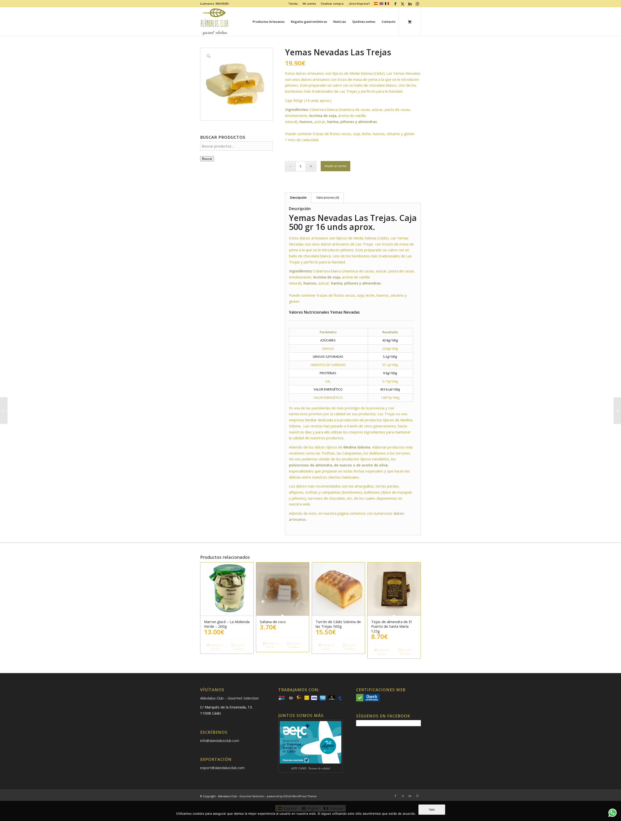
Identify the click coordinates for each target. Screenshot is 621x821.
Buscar (207, 159)
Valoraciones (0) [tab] (327, 197)
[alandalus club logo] (214, 21)
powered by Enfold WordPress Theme (292, 796)
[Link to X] (402, 3)
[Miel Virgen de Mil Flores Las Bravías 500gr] (617, 410)
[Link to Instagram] (417, 3)
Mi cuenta (309, 3)
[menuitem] (293, 3)
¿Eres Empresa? (359, 3)
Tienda (293, 3)
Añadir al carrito (335, 166)
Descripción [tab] (298, 197)
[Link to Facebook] (395, 3)
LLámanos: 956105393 (214, 3)
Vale (432, 809)
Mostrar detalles (239, 646)
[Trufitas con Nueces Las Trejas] (4, 410)
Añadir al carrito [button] (216, 646)
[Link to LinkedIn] (409, 3)
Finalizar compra (332, 3)
